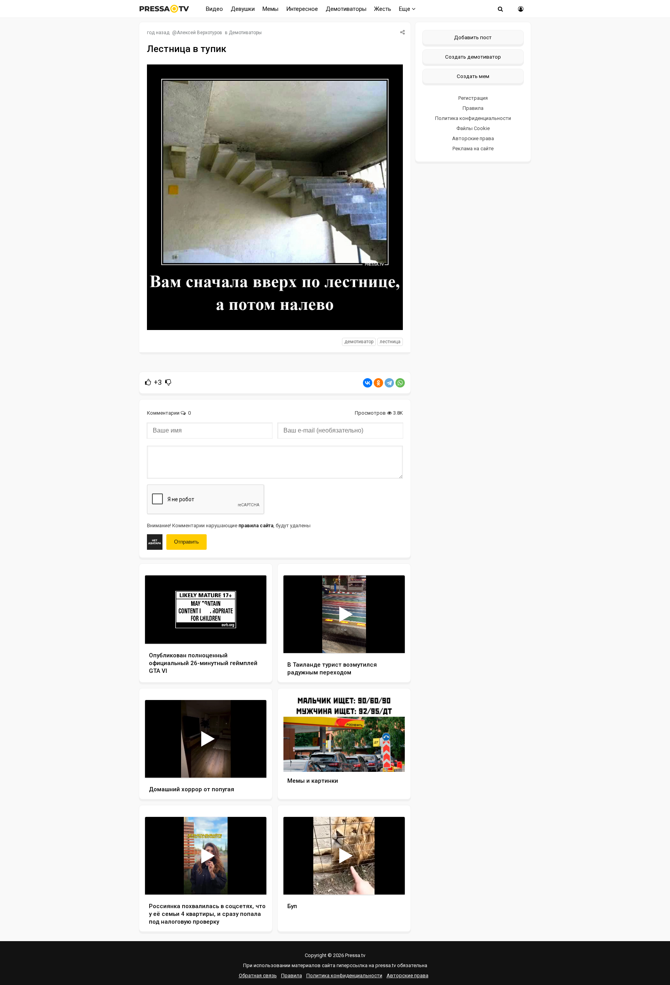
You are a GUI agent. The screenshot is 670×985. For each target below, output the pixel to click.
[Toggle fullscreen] (251, 630)
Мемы (270, 8)
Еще (405, 8)
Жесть (382, 8)
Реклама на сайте (473, 148)
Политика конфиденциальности (473, 118)
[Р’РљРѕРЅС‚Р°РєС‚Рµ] (367, 382)
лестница (390, 341)
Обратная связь (258, 975)
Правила (473, 108)
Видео (214, 8)
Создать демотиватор (473, 57)
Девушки (243, 8)
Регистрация (473, 98)
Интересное (302, 8)
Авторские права (473, 138)
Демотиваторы (346, 8)
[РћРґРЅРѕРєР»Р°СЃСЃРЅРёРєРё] (378, 382)
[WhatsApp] (400, 382)
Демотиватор (358, 341)
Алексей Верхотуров (199, 32)
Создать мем (473, 76)
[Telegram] (389, 382)
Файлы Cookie (473, 128)
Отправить (186, 542)
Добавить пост (473, 37)
